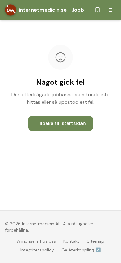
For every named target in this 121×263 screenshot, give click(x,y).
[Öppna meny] (110, 10)
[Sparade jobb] (97, 10)
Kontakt (71, 241)
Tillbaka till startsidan (60, 123)
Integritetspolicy (37, 250)
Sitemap (95, 241)
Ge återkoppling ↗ (81, 250)
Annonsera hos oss (36, 241)
